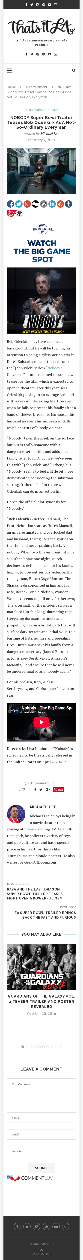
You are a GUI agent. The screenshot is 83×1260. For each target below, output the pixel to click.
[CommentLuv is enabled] (31, 1177)
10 (60, 1046)
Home (11, 87)
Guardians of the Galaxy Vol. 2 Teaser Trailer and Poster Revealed (41, 1001)
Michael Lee (49, 133)
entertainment (36, 87)
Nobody (53, 367)
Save (60, 789)
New (55, 110)
